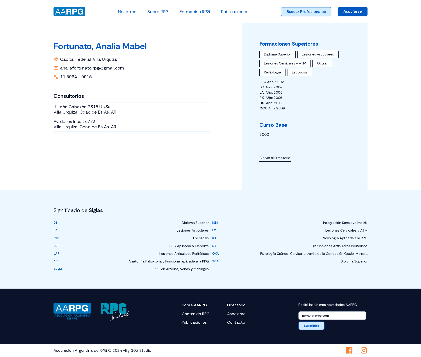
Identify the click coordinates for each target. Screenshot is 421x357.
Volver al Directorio (275, 157)
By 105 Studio (138, 350)
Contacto (236, 322)
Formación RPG (195, 11)
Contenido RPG (196, 313)
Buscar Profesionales (306, 11)
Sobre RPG (158, 11)
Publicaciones (234, 11)
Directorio (236, 305)
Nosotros (127, 11)
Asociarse (352, 11)
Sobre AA (194, 305)
